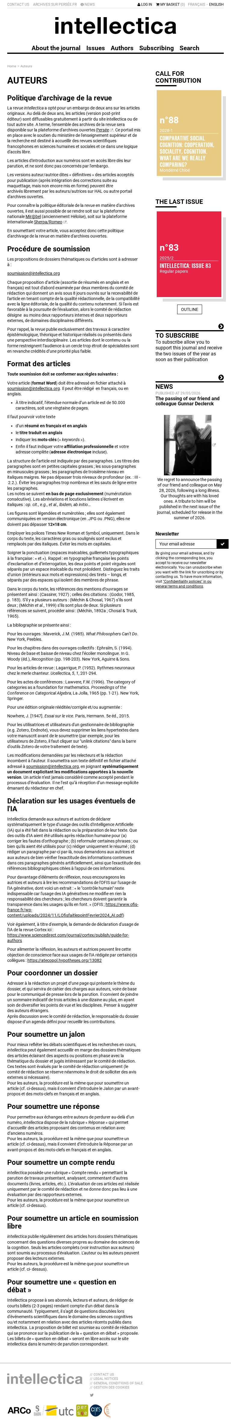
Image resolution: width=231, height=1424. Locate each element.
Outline (189, 309)
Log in (146, 4)
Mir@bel (33, 216)
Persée (102, 129)
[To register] (223, 544)
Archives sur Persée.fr (55, 4)
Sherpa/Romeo (48, 221)
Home (12, 66)
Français (196, 4)
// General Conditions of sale (116, 1383)
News (89, 4)
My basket (172, 4)
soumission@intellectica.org (33, 273)
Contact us (18, 4)
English (216, 4)
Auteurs (26, 66)
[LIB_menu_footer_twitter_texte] (92, 1395)
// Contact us (102, 1374)
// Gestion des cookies (109, 1387)
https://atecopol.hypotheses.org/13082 (64, 960)
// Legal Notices (104, 1379)
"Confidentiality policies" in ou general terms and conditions (183, 583)
